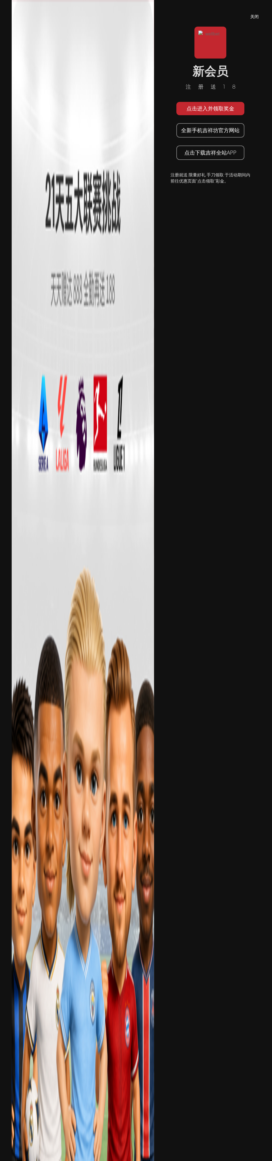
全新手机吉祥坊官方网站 (210, 130)
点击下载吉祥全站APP (210, 152)
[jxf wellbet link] (83, 580)
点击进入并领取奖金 (210, 108)
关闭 (254, 16)
